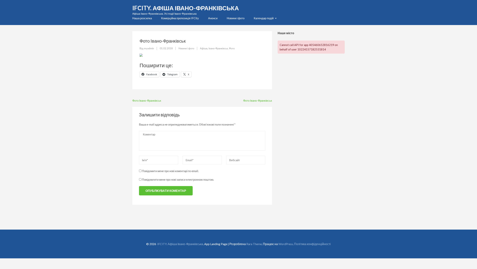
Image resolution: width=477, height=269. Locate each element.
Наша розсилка (142, 18)
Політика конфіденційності (312, 244)
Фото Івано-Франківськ (146, 100)
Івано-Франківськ (218, 48)
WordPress (285, 244)
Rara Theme (254, 244)
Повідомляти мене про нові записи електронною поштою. (178, 179)
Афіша (203, 48)
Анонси (212, 18)
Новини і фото (235, 18)
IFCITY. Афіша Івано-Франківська (185, 8)
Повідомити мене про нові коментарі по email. (170, 171)
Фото (232, 48)
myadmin (149, 48)
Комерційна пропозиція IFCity (180, 18)
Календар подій (264, 18)
